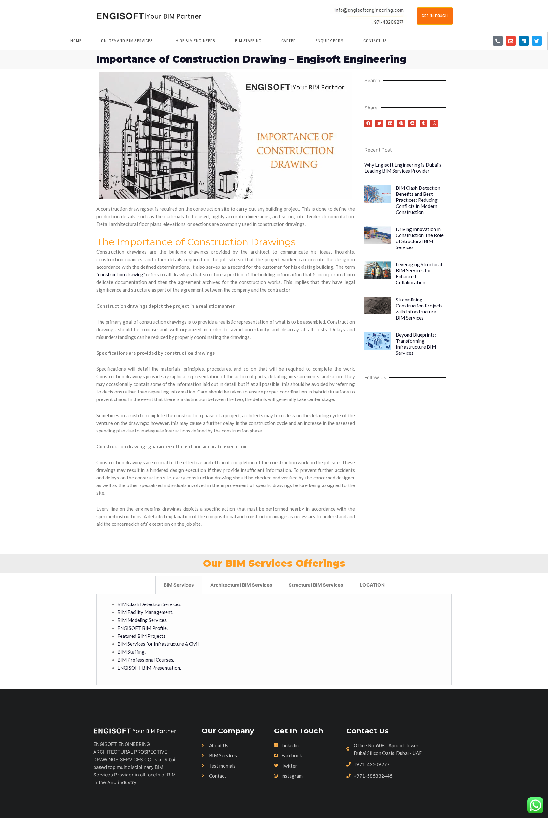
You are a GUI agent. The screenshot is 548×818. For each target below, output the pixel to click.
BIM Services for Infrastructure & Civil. (158, 644)
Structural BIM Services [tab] (316, 585)
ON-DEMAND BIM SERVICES (127, 40)
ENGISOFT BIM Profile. (142, 628)
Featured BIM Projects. (141, 636)
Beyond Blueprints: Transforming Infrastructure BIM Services (416, 344)
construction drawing (120, 274)
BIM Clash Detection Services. (149, 604)
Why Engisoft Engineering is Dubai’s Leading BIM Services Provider (402, 168)
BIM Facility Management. (145, 612)
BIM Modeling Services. (142, 620)
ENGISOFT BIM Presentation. (149, 667)
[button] (368, 124)
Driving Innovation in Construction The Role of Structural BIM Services (420, 238)
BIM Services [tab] (179, 585)
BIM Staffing (248, 40)
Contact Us (375, 40)
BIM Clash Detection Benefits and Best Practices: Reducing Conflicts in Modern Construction (418, 200)
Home (76, 40)
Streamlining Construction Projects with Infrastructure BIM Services (419, 308)
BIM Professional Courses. (145, 660)
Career (288, 40)
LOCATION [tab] (372, 585)
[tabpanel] (274, 640)
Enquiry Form (330, 40)
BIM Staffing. (131, 652)
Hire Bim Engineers (195, 40)
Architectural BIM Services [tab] (241, 585)
